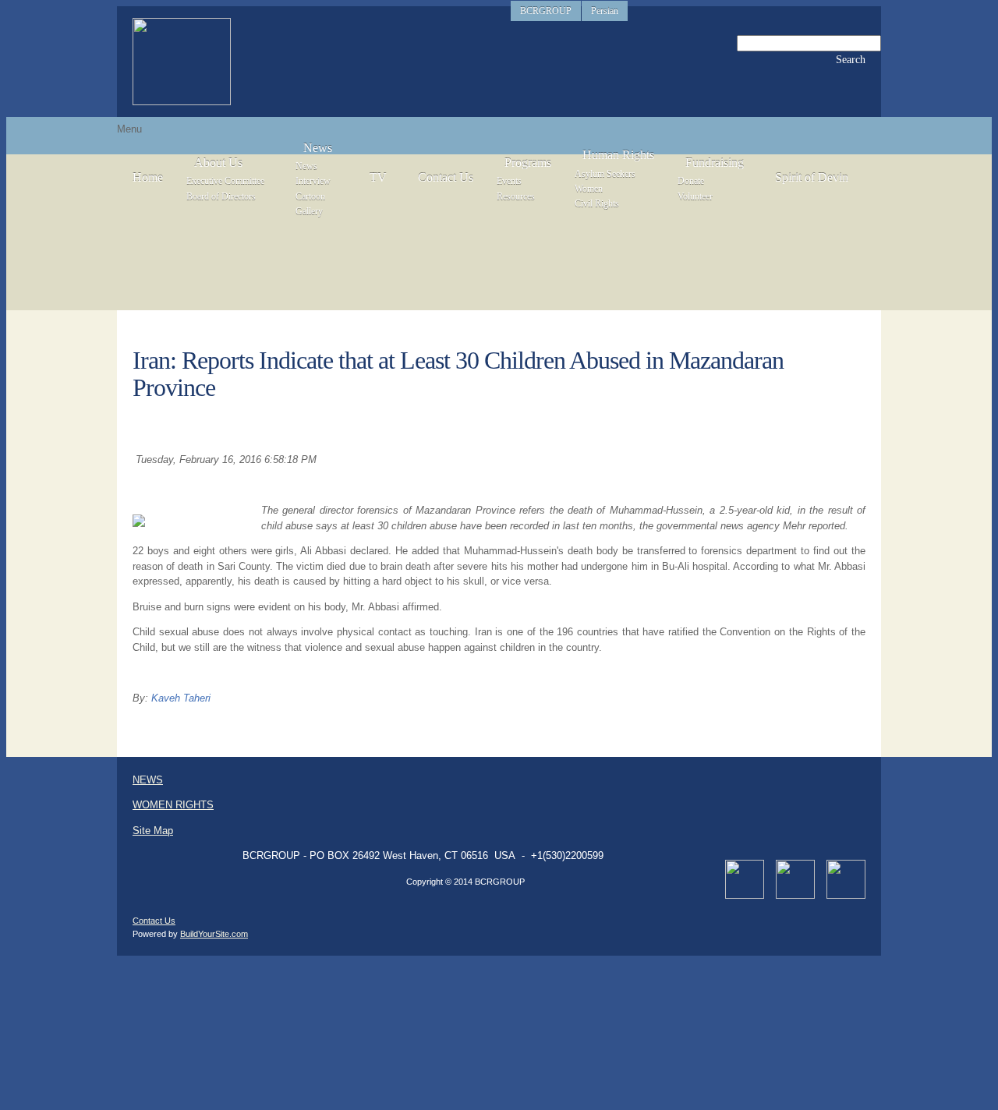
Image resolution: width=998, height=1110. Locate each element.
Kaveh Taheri (181, 698)
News (317, 147)
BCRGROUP (546, 10)
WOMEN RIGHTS (173, 805)
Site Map (153, 830)
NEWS (148, 780)
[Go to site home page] (182, 61)
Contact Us (445, 177)
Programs (527, 162)
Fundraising (714, 162)
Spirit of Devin (811, 177)
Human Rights (618, 154)
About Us (218, 162)
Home (148, 177)
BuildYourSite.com (214, 934)
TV (378, 177)
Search (850, 59)
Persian (604, 10)
